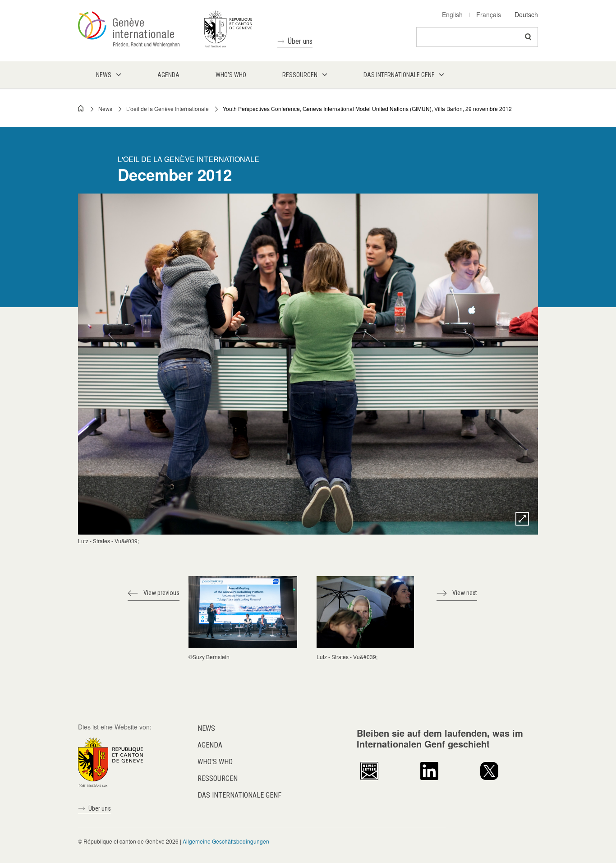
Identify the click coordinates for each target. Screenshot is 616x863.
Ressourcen (218, 778)
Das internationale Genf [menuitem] (398, 74)
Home (81, 108)
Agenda (210, 745)
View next (464, 592)
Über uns (300, 41)
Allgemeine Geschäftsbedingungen (226, 841)
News (105, 108)
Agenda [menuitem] (168, 74)
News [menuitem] (103, 74)
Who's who (215, 761)
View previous (161, 592)
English (452, 14)
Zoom (522, 519)
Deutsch (526, 14)
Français (488, 14)
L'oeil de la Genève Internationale (167, 108)
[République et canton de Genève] (110, 760)
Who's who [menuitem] (231, 74)
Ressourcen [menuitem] (299, 74)
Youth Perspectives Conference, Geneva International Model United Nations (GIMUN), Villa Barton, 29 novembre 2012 (367, 108)
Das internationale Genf (239, 795)
